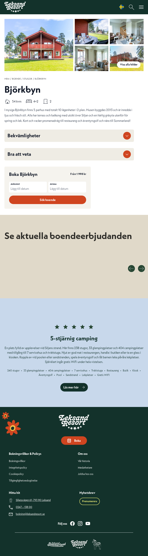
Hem (6, 78)
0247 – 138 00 (24, 507)
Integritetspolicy (18, 467)
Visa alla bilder (128, 64)
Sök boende (48, 200)
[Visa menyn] (141, 7)
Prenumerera (89, 501)
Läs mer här (71, 387)
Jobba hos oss (85, 474)
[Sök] (131, 7)
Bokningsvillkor (17, 461)
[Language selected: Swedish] (122, 7)
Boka (77, 440)
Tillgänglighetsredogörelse (23, 480)
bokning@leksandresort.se (30, 514)
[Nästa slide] (141, 268)
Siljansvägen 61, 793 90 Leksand (33, 500)
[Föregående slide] (131, 268)
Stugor (27, 78)
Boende (16, 78)
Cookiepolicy (16, 474)
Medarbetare (85, 467)
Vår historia (84, 461)
